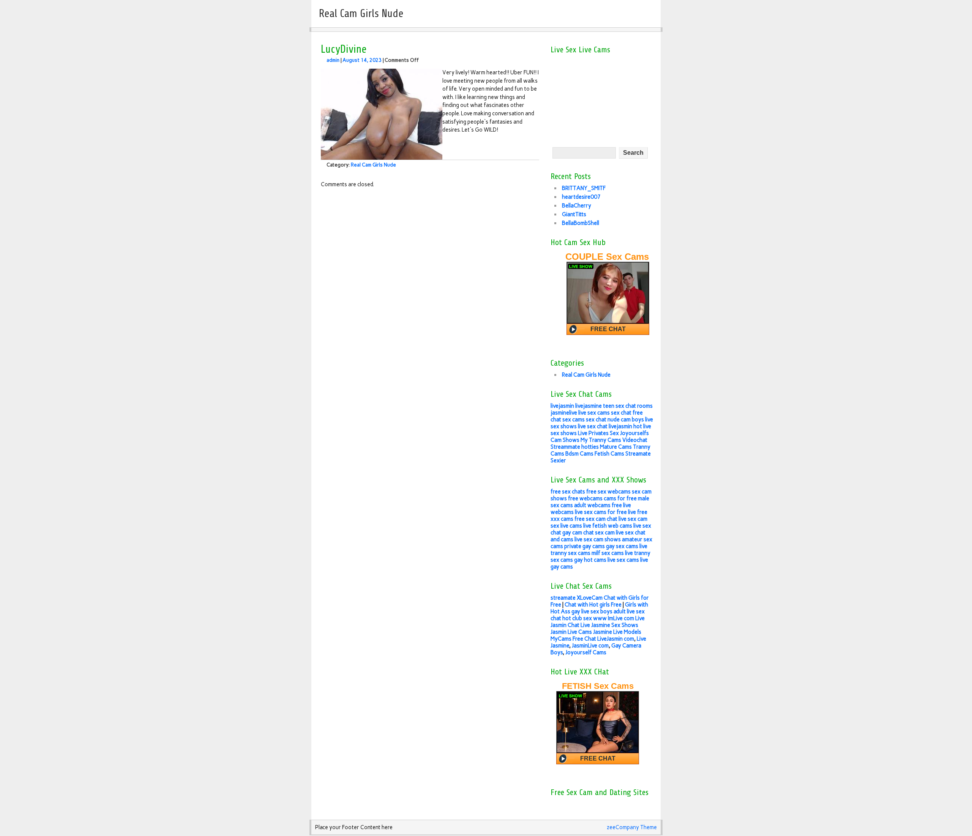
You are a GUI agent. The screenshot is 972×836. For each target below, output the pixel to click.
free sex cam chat (595, 518)
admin (333, 60)
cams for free (620, 498)
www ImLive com (613, 618)
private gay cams (584, 546)
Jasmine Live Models (617, 632)
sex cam (605, 532)
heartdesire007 (581, 196)
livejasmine (588, 405)
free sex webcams (608, 491)
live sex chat (593, 426)
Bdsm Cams (579, 453)
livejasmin (562, 405)
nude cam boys (626, 419)
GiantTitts (574, 214)
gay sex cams (622, 546)
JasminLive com (590, 645)
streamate (563, 597)
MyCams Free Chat (573, 638)
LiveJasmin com (615, 638)
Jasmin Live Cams (571, 632)
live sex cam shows (597, 539)
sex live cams (566, 525)
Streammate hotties (575, 446)
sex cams (573, 419)
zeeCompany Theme (632, 827)
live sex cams (594, 412)
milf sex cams (608, 553)
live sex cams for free (601, 512)
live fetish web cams (607, 525)
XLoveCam (590, 597)
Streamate (638, 453)
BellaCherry (576, 205)
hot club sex (577, 618)
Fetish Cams (609, 453)
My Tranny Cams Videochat (614, 440)
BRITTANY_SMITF (584, 188)
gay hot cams (590, 559)
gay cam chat (578, 532)
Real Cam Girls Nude (373, 165)
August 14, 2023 (362, 60)
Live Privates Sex (598, 433)
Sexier (558, 460)
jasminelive (564, 412)
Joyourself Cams (585, 652)
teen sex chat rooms (628, 405)
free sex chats (568, 491)
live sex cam (633, 518)
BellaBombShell (580, 223)
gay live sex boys (591, 611)
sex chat (621, 412)
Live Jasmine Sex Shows (609, 625)
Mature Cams (616, 446)
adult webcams (592, 505)
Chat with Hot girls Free (593, 604)
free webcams (585, 498)
